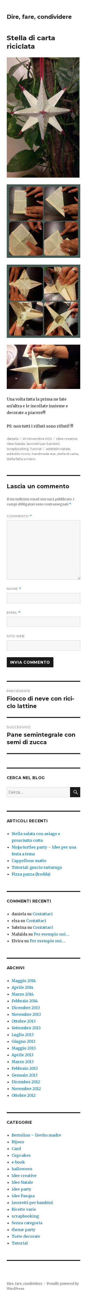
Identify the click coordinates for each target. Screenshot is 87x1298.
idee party (21, 1189)
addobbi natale (58, 449)
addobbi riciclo (18, 454)
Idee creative (66, 439)
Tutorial (36, 449)
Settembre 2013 (26, 1027)
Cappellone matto (29, 860)
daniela (12, 439)
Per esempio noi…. (52, 934)
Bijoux (18, 1141)
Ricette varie (24, 1209)
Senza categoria (27, 1222)
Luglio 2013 (23, 1034)
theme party (23, 1229)
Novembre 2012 (26, 1088)
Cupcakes (21, 1155)
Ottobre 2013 (24, 1021)
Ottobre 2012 (24, 1095)
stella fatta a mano (21, 459)
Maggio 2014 (24, 980)
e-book (18, 1162)
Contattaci (43, 913)
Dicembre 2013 (26, 1007)
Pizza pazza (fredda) (31, 874)
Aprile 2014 (22, 987)
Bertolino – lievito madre (36, 1135)
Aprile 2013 (22, 1054)
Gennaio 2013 (24, 1075)
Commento (19, 516)
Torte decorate (26, 1236)
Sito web (16, 636)
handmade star (44, 454)
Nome (14, 589)
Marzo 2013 (23, 1061)
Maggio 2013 (24, 1048)
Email (14, 612)
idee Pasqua (23, 1195)
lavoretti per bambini (43, 444)
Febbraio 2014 (25, 1000)
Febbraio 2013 (25, 1068)
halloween (22, 1168)
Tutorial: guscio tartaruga (37, 867)
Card (16, 1148)
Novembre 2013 (26, 1014)
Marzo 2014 (23, 994)
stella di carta (67, 454)
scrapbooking (18, 449)
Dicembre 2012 (26, 1081)
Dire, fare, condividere (39, 16)
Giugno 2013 (23, 1041)
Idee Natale (16, 444)
